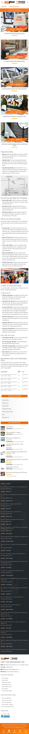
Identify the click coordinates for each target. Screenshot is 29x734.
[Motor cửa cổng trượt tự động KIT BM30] (14, 50)
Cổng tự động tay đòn (7, 686)
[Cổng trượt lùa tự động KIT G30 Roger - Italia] (14, 105)
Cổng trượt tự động (6, 408)
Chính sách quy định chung (8, 706)
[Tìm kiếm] (27, 2)
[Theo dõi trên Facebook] (1, 714)
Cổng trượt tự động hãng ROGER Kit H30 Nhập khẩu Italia (14, 145)
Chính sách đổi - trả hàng (7, 704)
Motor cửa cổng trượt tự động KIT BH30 (14, 33)
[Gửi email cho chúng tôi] (5, 714)
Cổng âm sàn (5, 403)
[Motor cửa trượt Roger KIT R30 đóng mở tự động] (14, 77)
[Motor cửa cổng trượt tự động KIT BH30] (14, 22)
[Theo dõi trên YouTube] (8, 714)
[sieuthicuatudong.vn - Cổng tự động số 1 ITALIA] (14, 2)
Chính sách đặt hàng (6, 698)
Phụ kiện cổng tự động (7, 411)
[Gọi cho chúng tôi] (6, 714)
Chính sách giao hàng (6, 702)
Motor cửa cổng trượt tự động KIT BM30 (14, 61)
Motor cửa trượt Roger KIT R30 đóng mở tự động (14, 88)
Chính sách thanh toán (7, 700)
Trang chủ (3, 6)
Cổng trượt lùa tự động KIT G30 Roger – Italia (14, 116)
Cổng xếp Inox (5, 688)
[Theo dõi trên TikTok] (3, 714)
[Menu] (2, 2)
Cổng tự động (5, 400)
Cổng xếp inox (5, 417)
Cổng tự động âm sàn (6, 684)
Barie (3, 414)
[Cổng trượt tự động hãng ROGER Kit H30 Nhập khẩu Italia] (14, 132)
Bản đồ (25, 487)
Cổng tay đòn (5, 406)
